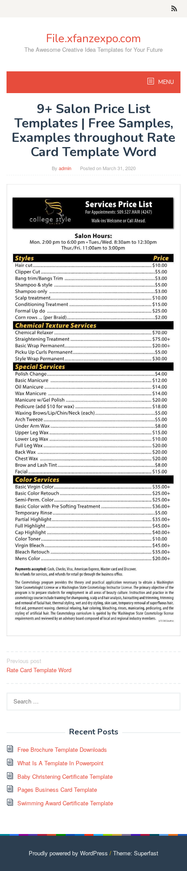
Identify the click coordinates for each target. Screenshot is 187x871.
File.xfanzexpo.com (93, 38)
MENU (165, 82)
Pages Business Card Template (57, 789)
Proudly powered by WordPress (68, 853)
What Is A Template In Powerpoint (60, 763)
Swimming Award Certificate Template (65, 803)
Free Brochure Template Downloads (62, 749)
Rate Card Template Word (39, 665)
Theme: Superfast (135, 853)
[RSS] (174, 8)
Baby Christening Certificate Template (65, 776)
